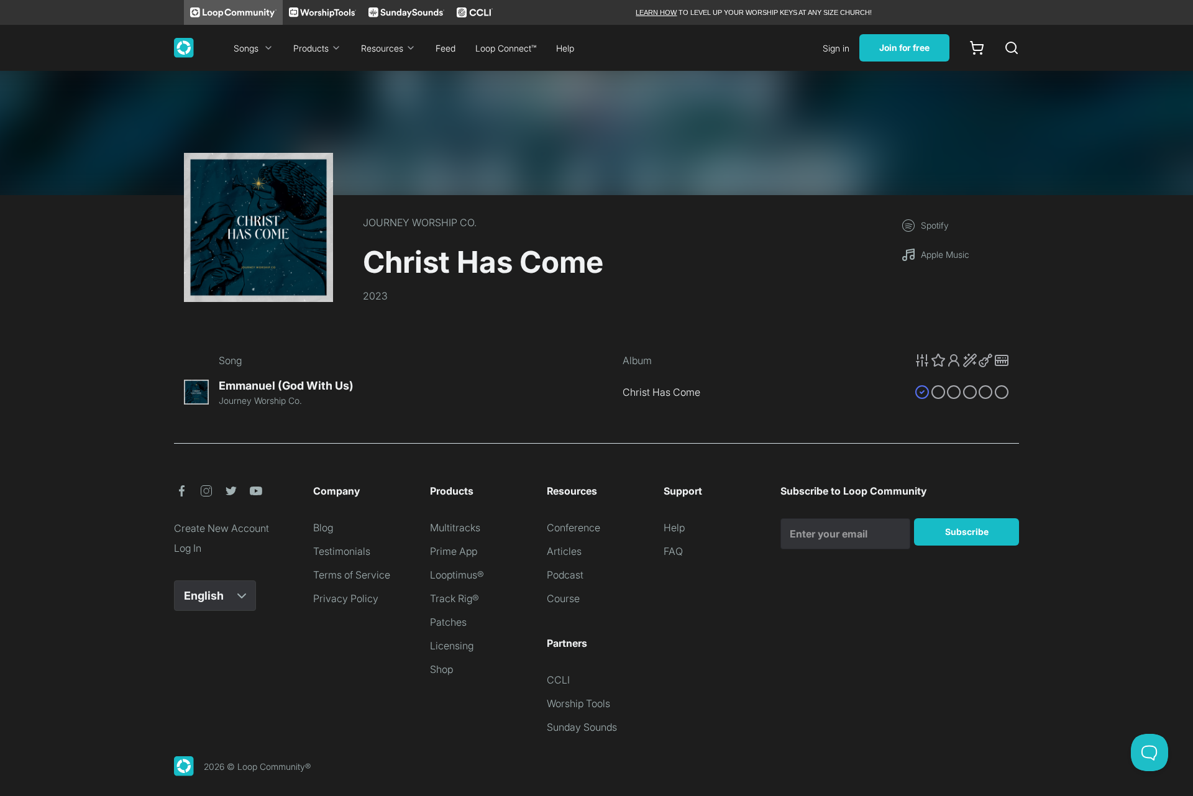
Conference (573, 527)
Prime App (453, 551)
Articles (564, 551)
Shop (441, 669)
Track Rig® (454, 598)
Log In (187, 548)
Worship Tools (578, 703)
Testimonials (341, 551)
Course (563, 598)
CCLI (558, 680)
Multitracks (455, 527)
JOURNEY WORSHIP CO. (420, 222)
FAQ (673, 551)
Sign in (836, 48)
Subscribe (967, 531)
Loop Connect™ (505, 48)
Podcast (565, 575)
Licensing (451, 645)
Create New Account (221, 528)
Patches (448, 622)
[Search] (1011, 47)
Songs (246, 48)
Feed (445, 48)
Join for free (904, 47)
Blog (323, 527)
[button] (962, 360)
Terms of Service (351, 575)
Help (565, 48)
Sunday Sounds (582, 727)
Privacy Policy (345, 598)
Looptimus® (457, 575)
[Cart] (976, 47)
